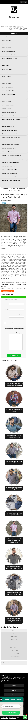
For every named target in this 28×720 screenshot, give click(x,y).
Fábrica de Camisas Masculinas (8, 115)
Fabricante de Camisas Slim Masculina (10, 162)
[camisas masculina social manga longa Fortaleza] (14, 424)
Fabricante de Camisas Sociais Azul (9, 169)
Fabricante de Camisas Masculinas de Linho (11, 155)
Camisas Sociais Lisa (6, 83)
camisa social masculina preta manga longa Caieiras (14, 488)
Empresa (14, 690)
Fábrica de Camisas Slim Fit (8, 126)
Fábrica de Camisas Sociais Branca (9, 130)
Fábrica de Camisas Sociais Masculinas (10, 144)
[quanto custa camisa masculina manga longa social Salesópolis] (14, 372)
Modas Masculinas (6, 184)
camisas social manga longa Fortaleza (14, 462)
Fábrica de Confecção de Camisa (9, 148)
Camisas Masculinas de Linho (8, 51)
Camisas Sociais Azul (6, 76)
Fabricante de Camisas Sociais (8, 166)
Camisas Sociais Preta (6, 101)
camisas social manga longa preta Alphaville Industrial (14, 514)
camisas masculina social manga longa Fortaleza (14, 436)
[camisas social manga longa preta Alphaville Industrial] (14, 502)
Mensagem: (19, 333)
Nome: (7, 304)
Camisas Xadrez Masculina (8, 105)
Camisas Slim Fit (5, 65)
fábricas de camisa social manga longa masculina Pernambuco (14, 540)
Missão (14, 694)
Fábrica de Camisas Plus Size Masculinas (11, 123)
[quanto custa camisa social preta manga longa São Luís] (14, 555)
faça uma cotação (7, 291)
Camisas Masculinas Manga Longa (9, 58)
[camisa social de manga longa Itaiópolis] (14, 398)
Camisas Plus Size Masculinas (8, 62)
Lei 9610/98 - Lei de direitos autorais (7, 671)
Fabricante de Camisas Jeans (8, 151)
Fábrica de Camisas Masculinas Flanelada (11, 119)
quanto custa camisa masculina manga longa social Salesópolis (14, 384)
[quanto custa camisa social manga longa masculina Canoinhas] (14, 607)
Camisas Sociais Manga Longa (8, 94)
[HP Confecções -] (14, 9)
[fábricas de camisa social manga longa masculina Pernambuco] (14, 528)
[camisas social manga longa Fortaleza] (14, 450)
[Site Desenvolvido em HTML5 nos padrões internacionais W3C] (12, 718)
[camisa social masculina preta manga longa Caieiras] (14, 476)
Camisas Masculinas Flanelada (8, 54)
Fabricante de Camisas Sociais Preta (10, 176)
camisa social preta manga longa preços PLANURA (14, 593)
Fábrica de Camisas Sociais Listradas (10, 133)
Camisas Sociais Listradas (7, 87)
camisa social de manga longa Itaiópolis (14, 410)
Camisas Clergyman (6, 36)
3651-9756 (15, 17)
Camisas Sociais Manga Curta (8, 90)
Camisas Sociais (5, 72)
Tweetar (4, 203)
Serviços (14, 33)
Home (14, 685)
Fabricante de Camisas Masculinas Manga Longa (12, 158)
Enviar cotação (14, 355)
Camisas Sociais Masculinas (8, 97)
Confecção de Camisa (6, 108)
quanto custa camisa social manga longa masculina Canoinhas (14, 620)
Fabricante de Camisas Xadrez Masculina (11, 180)
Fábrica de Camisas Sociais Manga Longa (11, 141)
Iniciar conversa (11, 712)
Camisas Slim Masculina (7, 69)
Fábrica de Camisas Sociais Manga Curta (11, 137)
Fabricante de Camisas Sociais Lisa (9, 173)
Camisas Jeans (5, 44)
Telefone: (21, 315)
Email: (7, 309)
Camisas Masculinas (6, 47)
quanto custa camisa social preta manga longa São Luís (14, 567)
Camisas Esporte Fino (6, 40)
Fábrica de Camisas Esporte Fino (9, 112)
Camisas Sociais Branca (7, 80)
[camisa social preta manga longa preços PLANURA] (14, 581)
